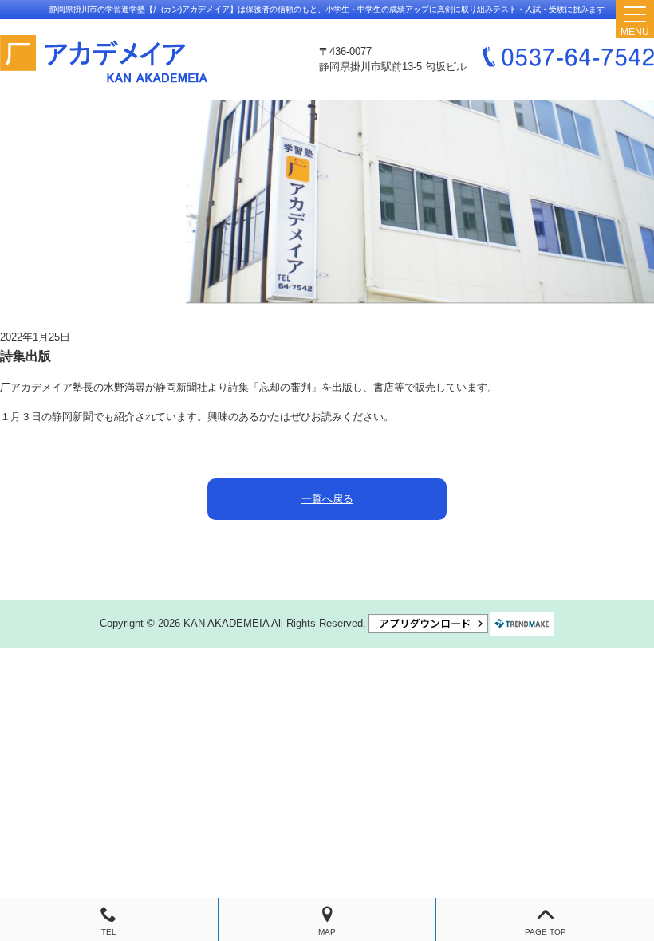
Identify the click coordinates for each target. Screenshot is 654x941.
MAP (327, 931)
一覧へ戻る (327, 499)
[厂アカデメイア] (103, 59)
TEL (108, 931)
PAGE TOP (545, 931)
